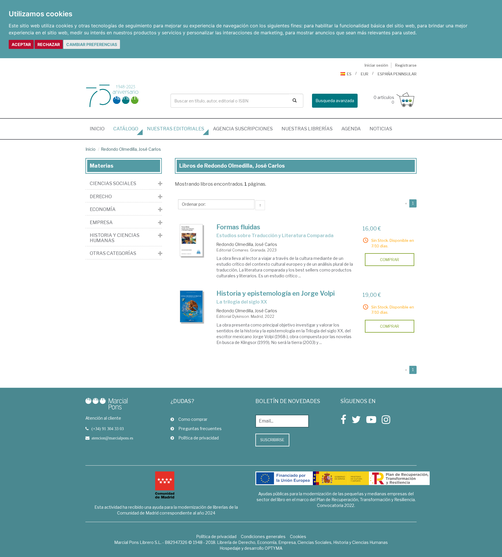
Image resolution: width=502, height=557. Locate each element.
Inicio (99, 129)
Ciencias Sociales (113, 183)
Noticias (381, 129)
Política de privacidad (198, 437)
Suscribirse (272, 439)
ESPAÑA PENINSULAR (397, 74)
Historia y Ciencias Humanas (114, 238)
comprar (389, 259)
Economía (103, 209)
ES (349, 74)
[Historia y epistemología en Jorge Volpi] (191, 306)
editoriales (175, 129)
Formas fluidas (238, 227)
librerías (307, 129)
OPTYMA (273, 548)
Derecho (101, 196)
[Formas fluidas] (191, 240)
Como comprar (192, 419)
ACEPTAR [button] (21, 44)
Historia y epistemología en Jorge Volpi (275, 293)
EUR (364, 74)
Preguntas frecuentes (200, 428)
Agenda (351, 129)
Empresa (101, 222)
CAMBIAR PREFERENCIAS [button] (91, 44)
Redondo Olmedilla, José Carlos (131, 149)
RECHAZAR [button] (48, 44)
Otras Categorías (113, 253)
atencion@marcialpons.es (112, 438)
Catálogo (125, 129)
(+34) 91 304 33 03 (108, 429)
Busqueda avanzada (334, 100)
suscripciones (243, 129)
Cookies (298, 536)
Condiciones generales (263, 536)
